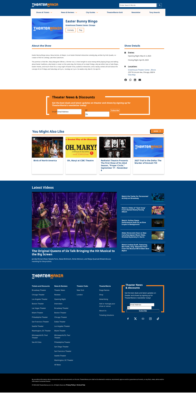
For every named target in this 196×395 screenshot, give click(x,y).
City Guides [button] (91, 12)
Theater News (59, 290)
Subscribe (115, 110)
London (80, 295)
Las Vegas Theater (39, 308)
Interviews (58, 304)
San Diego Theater (61, 347)
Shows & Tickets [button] (43, 12)
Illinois (153, 70)
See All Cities (36, 342)
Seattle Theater (38, 326)
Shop (101, 295)
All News (57, 365)
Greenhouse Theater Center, (77, 25)
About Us (102, 311)
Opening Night (60, 299)
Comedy (70, 30)
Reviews (57, 295)
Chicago (92, 25)
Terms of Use (81, 385)
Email (54, 112)
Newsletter (135, 12)
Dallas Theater (59, 322)
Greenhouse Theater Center (139, 70)
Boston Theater (38, 304)
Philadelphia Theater (40, 317)
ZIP (86, 110)
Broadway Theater (39, 290)
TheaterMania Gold (115, 12)
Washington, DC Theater (41, 331)
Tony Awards (154, 12)
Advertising (103, 299)
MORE (156, 131)
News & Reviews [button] (68, 12)
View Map (132, 75)
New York (80, 290)
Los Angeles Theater (39, 299)
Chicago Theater (38, 295)
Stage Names (104, 290)
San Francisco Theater (40, 322)
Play (80, 30)
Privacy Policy (70, 385)
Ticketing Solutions (106, 315)
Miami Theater (37, 313)
